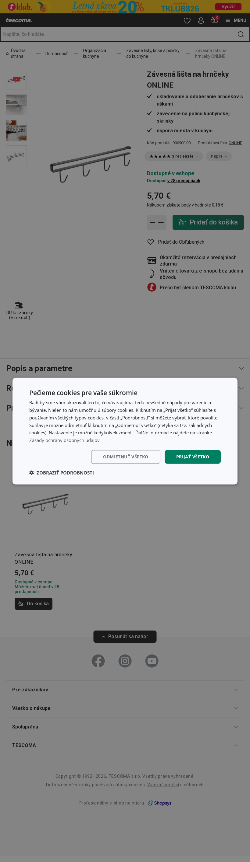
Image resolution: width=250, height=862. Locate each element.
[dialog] (125, 431)
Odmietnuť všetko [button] (125, 457)
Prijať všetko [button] (192, 457)
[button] (61, 472)
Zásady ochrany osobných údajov (64, 440)
